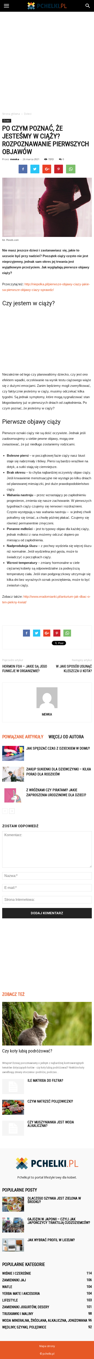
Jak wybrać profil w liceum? (51, 1240)
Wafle (7, 1287)
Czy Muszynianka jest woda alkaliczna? (51, 1124)
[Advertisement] (47, 60)
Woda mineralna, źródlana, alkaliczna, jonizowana (44, 1320)
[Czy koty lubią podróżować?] (47, 1024)
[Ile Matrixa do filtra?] (13, 1086)
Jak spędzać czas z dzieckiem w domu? (58, 748)
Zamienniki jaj (14, 1280)
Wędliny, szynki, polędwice (24, 1327)
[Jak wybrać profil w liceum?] (13, 1245)
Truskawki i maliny (17, 1314)
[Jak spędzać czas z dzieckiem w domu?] (13, 753)
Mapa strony (47, 1346)
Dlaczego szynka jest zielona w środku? (54, 1200)
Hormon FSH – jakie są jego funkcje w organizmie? (24, 668)
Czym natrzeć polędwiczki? (50, 1101)
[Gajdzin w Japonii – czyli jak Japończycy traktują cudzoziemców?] (13, 1225)
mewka (14, 159)
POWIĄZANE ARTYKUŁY (22, 736)
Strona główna (11, 114)
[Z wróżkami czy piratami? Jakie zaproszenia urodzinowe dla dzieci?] (13, 795)
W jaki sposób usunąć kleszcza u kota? (74, 668)
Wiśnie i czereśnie (16, 1273)
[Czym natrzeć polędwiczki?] (13, 1107)
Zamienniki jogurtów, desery (25, 1307)
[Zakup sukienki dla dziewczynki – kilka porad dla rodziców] (13, 774)
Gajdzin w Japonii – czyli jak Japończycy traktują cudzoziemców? (59, 1221)
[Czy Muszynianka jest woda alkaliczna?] (13, 1128)
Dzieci (6, 120)
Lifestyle (10, 1300)
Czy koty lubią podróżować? (27, 1051)
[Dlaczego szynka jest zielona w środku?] (13, 1204)
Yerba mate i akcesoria (21, 1294)
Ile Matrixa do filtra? (45, 1080)
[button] (88, 6)
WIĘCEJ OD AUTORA (66, 736)
